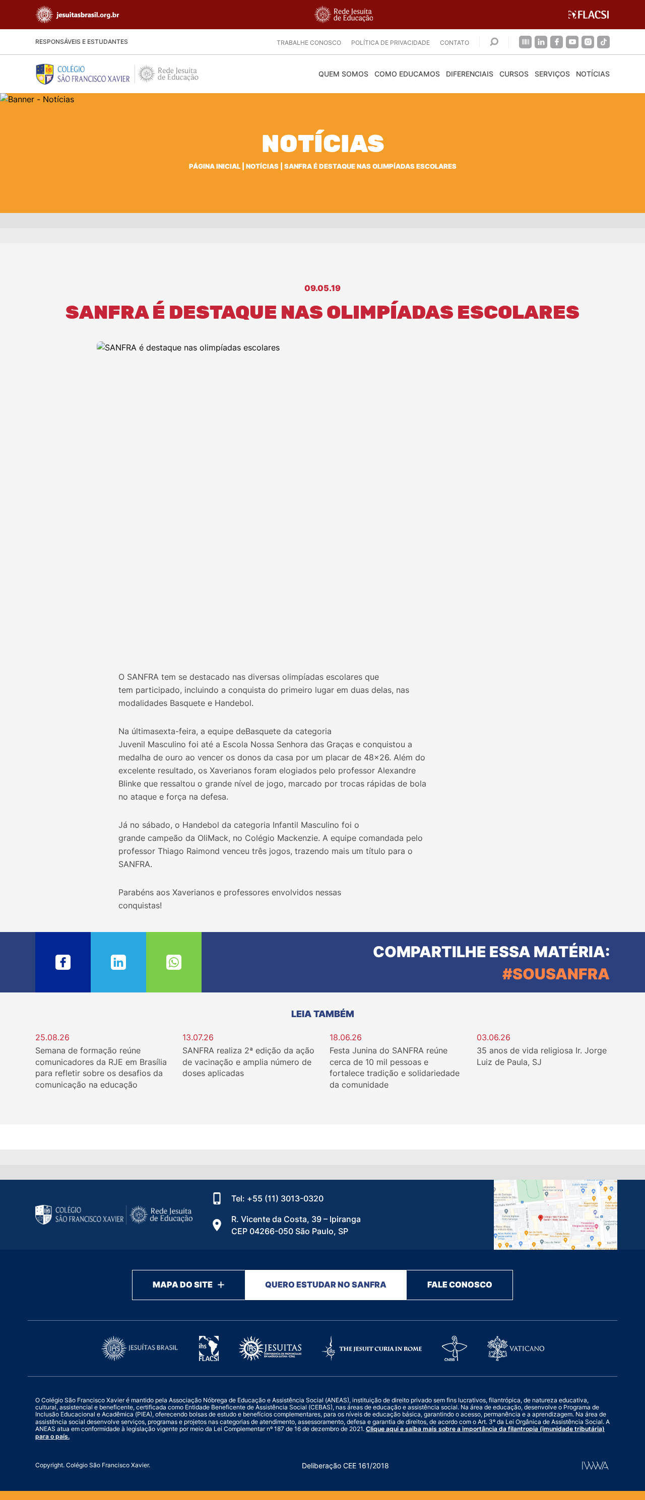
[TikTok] (603, 42)
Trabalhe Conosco (309, 42)
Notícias (593, 73)
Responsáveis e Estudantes (81, 41)
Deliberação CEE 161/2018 (345, 1465)
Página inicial (214, 166)
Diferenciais (469, 73)
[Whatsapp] (174, 962)
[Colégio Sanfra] (126, 74)
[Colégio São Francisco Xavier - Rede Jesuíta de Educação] (555, 1215)
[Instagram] (588, 42)
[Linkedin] (541, 42)
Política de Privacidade (390, 42)
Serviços (552, 73)
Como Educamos (407, 73)
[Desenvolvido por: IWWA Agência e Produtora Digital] (595, 1465)
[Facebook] (556, 42)
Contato (454, 42)
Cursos (514, 73)
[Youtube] (572, 42)
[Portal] (525, 42)
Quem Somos (343, 73)
